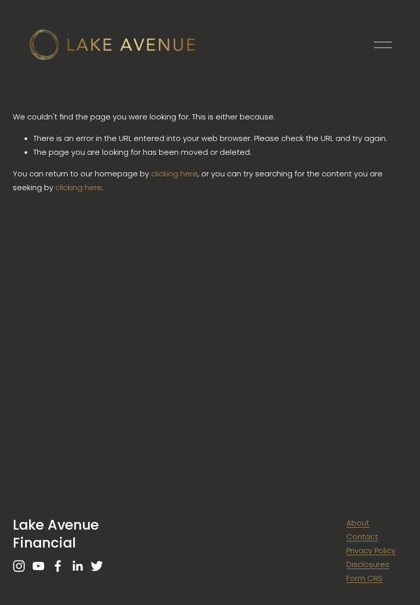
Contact (362, 536)
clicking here (174, 173)
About (357, 522)
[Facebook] (58, 566)
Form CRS (364, 578)
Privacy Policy (370, 550)
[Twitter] (97, 566)
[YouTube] (38, 566)
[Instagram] (19, 566)
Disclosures (367, 564)
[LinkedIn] (77, 566)
